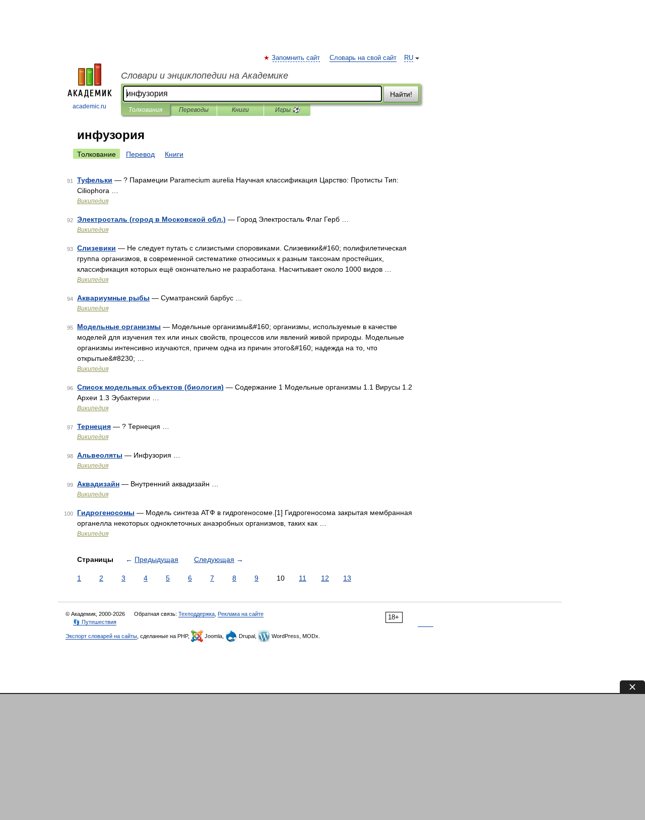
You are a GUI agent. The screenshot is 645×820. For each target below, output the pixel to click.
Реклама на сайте (241, 614)
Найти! (401, 94)
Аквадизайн (98, 484)
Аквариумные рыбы (113, 298)
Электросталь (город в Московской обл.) (151, 219)
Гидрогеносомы (106, 513)
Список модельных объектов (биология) (150, 387)
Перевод (140, 154)
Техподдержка (196, 614)
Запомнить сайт (296, 57)
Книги (240, 109)
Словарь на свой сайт (363, 57)
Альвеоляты (99, 455)
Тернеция (94, 426)
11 (302, 578)
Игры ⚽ (287, 109)
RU (408, 57)
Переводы (194, 109)
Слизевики (96, 248)
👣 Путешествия (94, 622)
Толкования (145, 109)
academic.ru (89, 106)
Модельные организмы (119, 327)
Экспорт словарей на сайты (101, 636)
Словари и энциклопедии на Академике (204, 76)
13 (347, 578)
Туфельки (94, 180)
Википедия (92, 201)
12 (325, 578)
